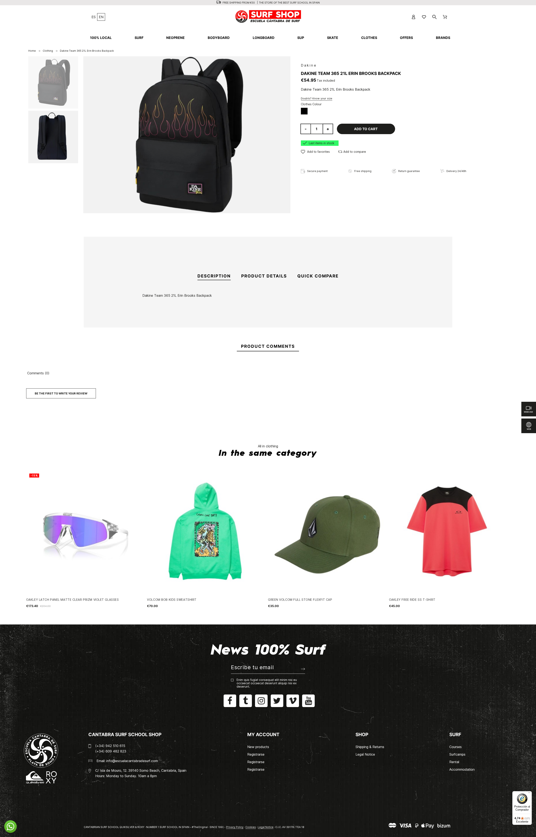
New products (258, 747)
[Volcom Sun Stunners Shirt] (209, 338)
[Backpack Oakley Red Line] (268, 338)
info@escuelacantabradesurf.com (132, 761)
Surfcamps (457, 754)
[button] (315, 151)
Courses (455, 747)
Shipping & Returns (370, 747)
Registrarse (255, 754)
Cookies (250, 827)
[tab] (214, 276)
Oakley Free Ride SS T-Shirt (412, 599)
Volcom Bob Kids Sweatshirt (172, 599)
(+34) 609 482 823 (110, 751)
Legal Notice (365, 754)
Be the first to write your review (61, 393)
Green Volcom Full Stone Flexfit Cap (300, 599)
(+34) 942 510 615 (110, 746)
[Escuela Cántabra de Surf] (268, 17)
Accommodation (462, 769)
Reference (121, 310)
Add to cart (366, 129)
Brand (117, 305)
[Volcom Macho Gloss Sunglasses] (327, 338)
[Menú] (529, 793)
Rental (454, 762)
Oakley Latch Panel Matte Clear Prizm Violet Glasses (72, 599)
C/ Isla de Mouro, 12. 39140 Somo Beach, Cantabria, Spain (140, 770)
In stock (119, 315)
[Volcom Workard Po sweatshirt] (386, 338)
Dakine (309, 65)
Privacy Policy (235, 827)
